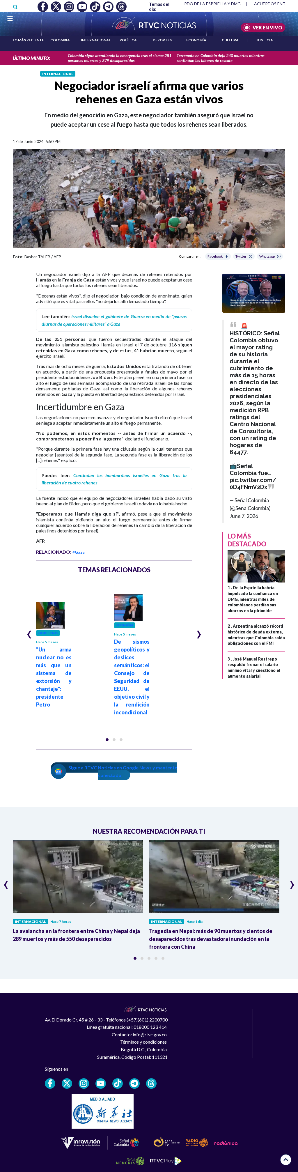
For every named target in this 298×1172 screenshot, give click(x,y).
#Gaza (78, 552)
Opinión (124, 625)
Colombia (60, 40)
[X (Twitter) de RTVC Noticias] (67, 1083)
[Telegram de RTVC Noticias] (134, 1083)
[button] (107, 740)
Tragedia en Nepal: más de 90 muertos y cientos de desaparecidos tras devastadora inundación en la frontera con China (210, 939)
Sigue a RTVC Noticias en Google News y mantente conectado (122, 771)
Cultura (230, 40)
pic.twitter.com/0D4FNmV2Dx (253, 484)
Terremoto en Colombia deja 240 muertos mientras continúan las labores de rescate (221, 58)
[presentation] (29, 632)
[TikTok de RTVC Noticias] (117, 1083)
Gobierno (48, 633)
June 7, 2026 (244, 516)
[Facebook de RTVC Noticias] (50, 1083)
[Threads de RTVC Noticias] (151, 1083)
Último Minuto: (31, 58)
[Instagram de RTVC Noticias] (84, 1083)
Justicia (265, 40)
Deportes (162, 40)
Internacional (96, 40)
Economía (196, 40)
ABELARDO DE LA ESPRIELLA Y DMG (206, 3)
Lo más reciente (28, 40)
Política (128, 40)
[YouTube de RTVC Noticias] (100, 1083)
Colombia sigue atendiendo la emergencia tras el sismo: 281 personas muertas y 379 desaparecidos (119, 58)
